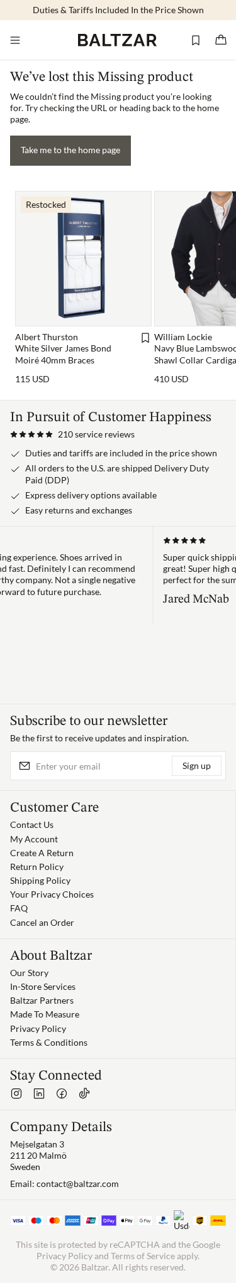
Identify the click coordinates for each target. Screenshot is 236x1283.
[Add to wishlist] (145, 337)
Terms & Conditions (48, 1042)
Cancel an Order (42, 922)
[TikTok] (84, 1093)
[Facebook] (61, 1093)
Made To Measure (44, 1014)
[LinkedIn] (39, 1093)
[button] (72, 434)
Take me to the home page (70, 149)
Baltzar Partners (42, 1000)
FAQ (19, 908)
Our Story (29, 972)
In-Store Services (43, 986)
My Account (34, 839)
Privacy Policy (38, 1028)
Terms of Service (143, 1255)
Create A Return (42, 852)
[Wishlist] (196, 40)
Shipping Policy (40, 880)
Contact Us (31, 824)
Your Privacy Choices (52, 894)
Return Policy (37, 866)
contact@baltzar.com (78, 1183)
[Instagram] (16, 1093)
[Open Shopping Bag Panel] (221, 40)
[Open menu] (15, 40)
